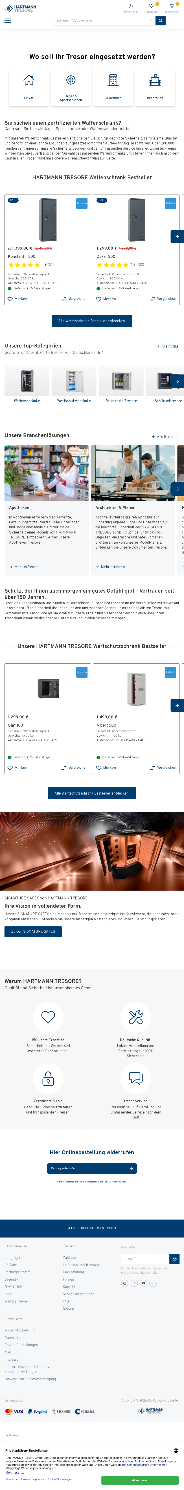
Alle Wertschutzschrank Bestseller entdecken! (92, 793)
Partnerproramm (17, 1272)
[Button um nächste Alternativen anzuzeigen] (177, 236)
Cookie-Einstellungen (21, 1345)
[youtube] (143, 1283)
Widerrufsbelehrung (19, 1330)
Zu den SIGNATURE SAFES (33, 932)
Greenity (11, 1279)
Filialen (68, 1279)
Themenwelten (17, 1246)
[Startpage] (48, 8)
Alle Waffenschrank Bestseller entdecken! (92, 321)
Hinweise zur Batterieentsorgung (30, 1379)
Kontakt (69, 1287)
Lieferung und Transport (82, 1265)
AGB (7, 1352)
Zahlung (69, 1258)
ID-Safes (11, 1265)
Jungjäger (12, 1258)
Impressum (13, 1359)
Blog (8, 1294)
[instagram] (124, 1283)
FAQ (66, 1301)
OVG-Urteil (13, 1287)
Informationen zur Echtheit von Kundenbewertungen (28, 1369)
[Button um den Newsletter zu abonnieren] (174, 1259)
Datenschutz (14, 1338)
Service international (79, 1294)
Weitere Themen (17, 1301)
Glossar (68, 1308)
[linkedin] (153, 1283)
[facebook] (134, 1283)
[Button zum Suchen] (161, 20)
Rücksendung (73, 1272)
